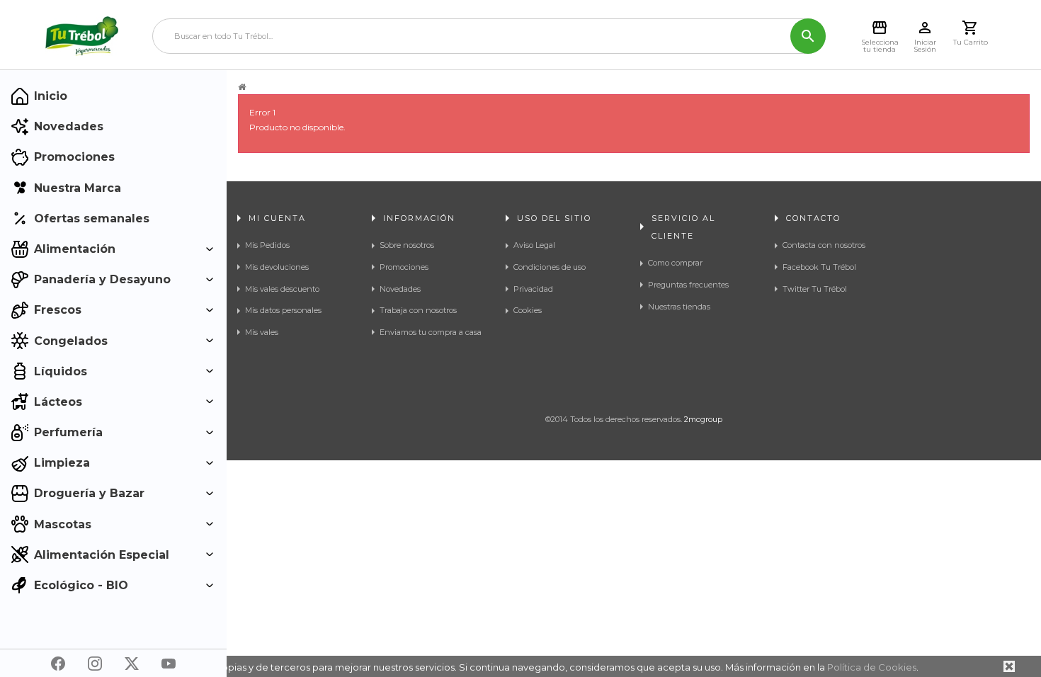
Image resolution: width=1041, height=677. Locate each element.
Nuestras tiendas (679, 307)
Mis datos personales (283, 310)
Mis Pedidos (267, 245)
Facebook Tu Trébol (819, 267)
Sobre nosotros (407, 245)
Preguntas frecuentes (688, 285)
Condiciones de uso (549, 267)
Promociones (404, 267)
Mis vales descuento (282, 289)
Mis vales (261, 332)
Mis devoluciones (277, 267)
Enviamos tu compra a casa (431, 332)
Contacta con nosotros (824, 245)
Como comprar (675, 263)
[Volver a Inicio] (242, 87)
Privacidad (533, 289)
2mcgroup (703, 419)
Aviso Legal (534, 245)
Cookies (527, 310)
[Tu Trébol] (81, 36)
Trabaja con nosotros (418, 310)
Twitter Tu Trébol (815, 289)
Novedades (400, 289)
